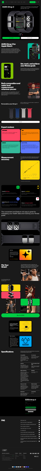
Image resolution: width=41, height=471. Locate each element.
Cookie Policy (26, 468)
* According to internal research (25, 181)
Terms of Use (14, 468)
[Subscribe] (13, 456)
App (15, 458)
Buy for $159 (20, 315)
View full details (27, 413)
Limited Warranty (18, 468)
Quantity (26, 402)
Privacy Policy (22, 468)
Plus (15, 457)
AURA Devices (19, 469)
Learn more (11, 256)
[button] (30, 410)
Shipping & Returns (30, 468)
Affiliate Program (24, 458)
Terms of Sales (10, 468)
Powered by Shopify (23, 469)
